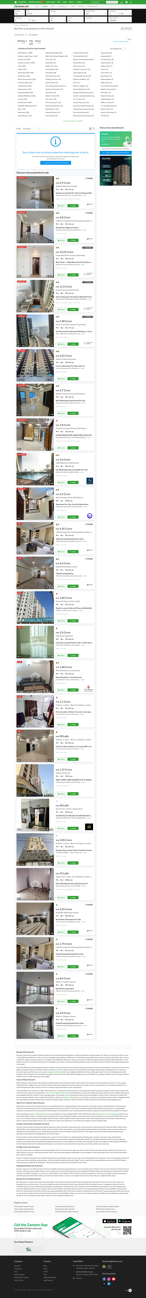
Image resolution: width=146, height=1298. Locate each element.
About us (17, 1266)
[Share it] (49, 207)
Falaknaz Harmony (53, 79)
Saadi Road (51, 63)
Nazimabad (51, 73)
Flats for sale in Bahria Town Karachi (58, 1093)
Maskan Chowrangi (108, 89)
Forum (46, 1271)
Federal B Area (25, 116)
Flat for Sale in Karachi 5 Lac (105, 1209)
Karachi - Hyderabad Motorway (84, 96)
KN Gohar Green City (82, 69)
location (53, 11)
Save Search (127, 28)
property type (90, 11)
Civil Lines (50, 59)
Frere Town (51, 99)
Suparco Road (52, 82)
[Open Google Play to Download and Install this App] (125, 1223)
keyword (88, 18)
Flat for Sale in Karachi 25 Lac (24, 1209)
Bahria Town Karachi (27, 79)
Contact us (18, 1269)
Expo (45, 1274)
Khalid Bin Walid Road (27, 106)
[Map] (47, 207)
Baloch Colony (107, 109)
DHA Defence (25, 53)
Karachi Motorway (81, 102)
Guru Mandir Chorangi (109, 86)
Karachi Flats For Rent (121, 41)
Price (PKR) (18, 18)
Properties (22, 2)
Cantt (22, 66)
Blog (59, 2)
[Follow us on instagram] (109, 1281)
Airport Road (51, 116)
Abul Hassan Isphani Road (83, 106)
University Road (25, 82)
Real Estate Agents (50, 1277)
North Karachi (24, 102)
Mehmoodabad (107, 79)
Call (74, 206)
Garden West (79, 63)
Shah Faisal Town (53, 76)
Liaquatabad (106, 56)
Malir (21, 109)
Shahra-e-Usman (107, 102)
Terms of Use (18, 1280)
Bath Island (23, 112)
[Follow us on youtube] (114, 1281)
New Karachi (106, 76)
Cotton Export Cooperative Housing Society (84, 109)
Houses (38, 42)
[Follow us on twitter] (104, 1285)
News (45, 1269)
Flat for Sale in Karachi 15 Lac (24, 1211)
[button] (19, 13)
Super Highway (79, 73)
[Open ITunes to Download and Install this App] (110, 1223)
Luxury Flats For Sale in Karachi (106, 1211)
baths (70, 18)
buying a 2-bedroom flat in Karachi (40, 1114)
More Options (113, 18)
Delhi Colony (106, 82)
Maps (65, 2)
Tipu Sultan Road (80, 56)
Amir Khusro (106, 73)
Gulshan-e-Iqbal (68, 1097)
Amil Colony (79, 66)
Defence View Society (54, 89)
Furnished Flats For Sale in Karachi (66, 1211)
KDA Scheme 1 (52, 109)
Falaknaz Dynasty (53, 112)
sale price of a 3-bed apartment (108, 1114)
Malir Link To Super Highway (57, 56)
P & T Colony (79, 99)
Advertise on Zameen (21, 1277)
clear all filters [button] (33, 35)
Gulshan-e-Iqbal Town (28, 56)
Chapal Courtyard (80, 53)
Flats (31, 42)
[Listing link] (55, 192)
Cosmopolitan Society (82, 76)
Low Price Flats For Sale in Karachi (107, 1206)
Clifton (22, 69)
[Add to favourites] (52, 207)
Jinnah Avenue (24, 89)
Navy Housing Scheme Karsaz (57, 86)
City (28, 11)
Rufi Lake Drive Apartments (83, 116)
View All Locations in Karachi (73, 121)
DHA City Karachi (53, 102)
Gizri (76, 82)
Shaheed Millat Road (26, 96)
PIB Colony (106, 92)
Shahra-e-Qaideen (80, 86)
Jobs (15, 1271)
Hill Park (105, 116)
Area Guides (50, 2)
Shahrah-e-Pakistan (81, 79)
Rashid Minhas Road (54, 53)
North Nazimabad (26, 73)
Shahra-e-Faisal (52, 96)
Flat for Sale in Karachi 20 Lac (65, 1206)
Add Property (48, 1280)
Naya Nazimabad (25, 92)
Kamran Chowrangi (108, 112)
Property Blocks (36, 2)
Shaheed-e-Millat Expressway (84, 92)
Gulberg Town (106, 66)
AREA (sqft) (112, 11)
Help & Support (19, 1274)
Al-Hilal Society (107, 59)
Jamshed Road (52, 69)
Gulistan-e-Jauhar (26, 63)
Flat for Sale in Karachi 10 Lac (24, 1206)
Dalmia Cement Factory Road (84, 59)
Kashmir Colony (107, 96)
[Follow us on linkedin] (109, 1285)
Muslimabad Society (81, 89)
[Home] (15, 2)
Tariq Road (51, 92)
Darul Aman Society (81, 112)
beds (52, 18)
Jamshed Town (25, 86)
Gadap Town (24, 76)
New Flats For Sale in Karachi (65, 1209)
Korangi (22, 99)
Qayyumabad (106, 53)
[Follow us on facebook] (104, 1281)
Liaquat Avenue (107, 63)
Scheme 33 (24, 59)
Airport (104, 69)
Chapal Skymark (107, 99)
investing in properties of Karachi (51, 1072)
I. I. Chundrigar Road (109, 106)
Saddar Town (51, 66)
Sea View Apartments (54, 106)
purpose (17, 11)
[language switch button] (121, 2)
